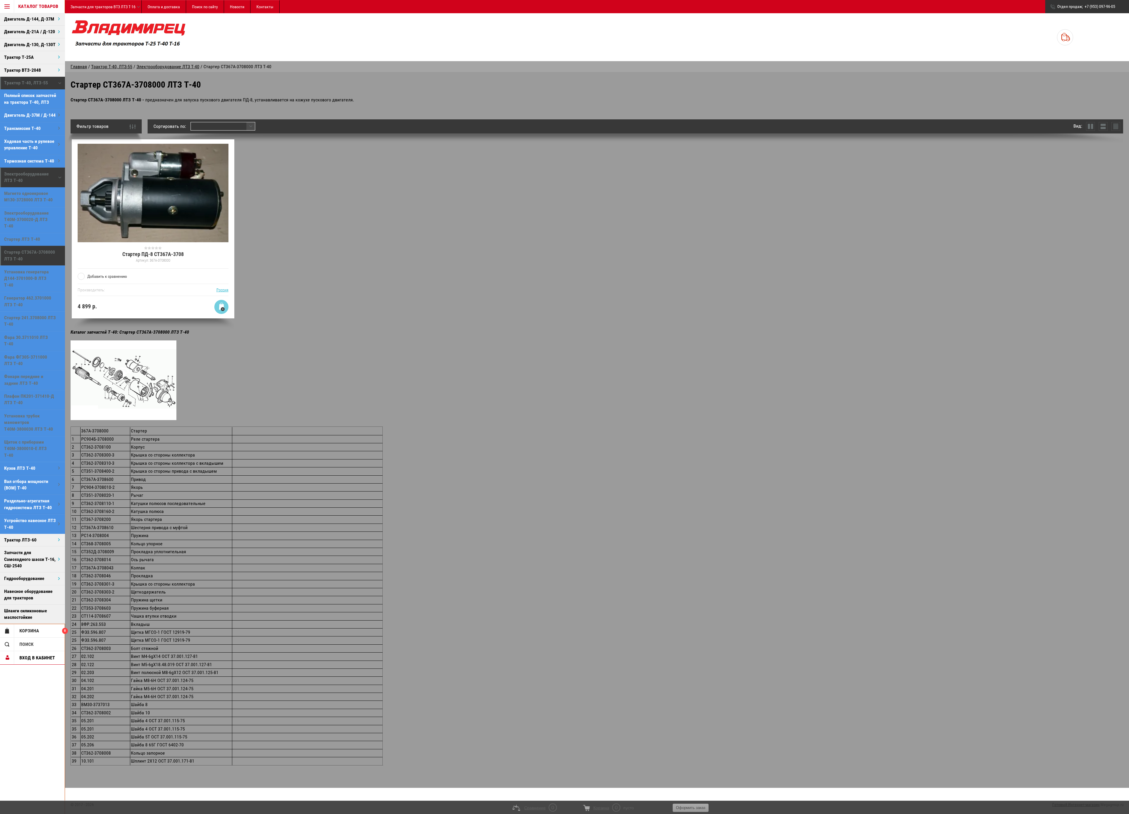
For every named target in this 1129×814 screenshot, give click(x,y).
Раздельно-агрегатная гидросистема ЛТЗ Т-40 (28, 504)
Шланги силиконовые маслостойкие (25, 614)
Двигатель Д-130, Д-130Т (30, 44)
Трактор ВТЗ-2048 (22, 70)
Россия (222, 290)
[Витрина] (1090, 126)
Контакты (264, 6)
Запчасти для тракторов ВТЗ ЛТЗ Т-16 (103, 6)
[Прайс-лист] (1115, 126)
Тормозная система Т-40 (29, 161)
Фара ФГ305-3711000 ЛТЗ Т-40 (25, 360)
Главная (79, 66)
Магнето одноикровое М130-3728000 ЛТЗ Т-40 (28, 196)
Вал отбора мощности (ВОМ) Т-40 (26, 485)
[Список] (1103, 126)
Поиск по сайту (205, 6)
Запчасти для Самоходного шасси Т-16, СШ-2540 (30, 559)
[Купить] (221, 307)
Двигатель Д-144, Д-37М (29, 19)
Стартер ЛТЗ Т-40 (22, 239)
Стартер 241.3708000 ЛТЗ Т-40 (30, 321)
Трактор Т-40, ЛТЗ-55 (26, 83)
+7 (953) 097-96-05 (1100, 6)
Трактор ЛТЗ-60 (20, 540)
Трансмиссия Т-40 (22, 128)
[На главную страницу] (129, 37)
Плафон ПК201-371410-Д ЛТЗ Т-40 (29, 399)
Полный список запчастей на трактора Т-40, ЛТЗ (30, 99)
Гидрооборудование (24, 578)
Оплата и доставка (164, 6)
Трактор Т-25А (19, 57)
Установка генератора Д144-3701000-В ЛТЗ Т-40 (26, 278)
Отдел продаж (1069, 6)
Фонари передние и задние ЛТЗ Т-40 (23, 380)
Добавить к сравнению (107, 276)
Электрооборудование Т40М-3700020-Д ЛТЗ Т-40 (26, 219)
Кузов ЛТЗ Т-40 (19, 468)
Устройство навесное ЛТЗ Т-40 (30, 524)
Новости (237, 6)
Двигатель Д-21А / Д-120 (29, 31)
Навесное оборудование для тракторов (28, 595)
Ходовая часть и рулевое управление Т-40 (29, 144)
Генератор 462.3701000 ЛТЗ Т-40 (27, 301)
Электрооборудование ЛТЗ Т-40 (26, 177)
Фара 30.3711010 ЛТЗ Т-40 (26, 341)
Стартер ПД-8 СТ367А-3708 (153, 254)
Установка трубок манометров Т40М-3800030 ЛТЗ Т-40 (28, 422)
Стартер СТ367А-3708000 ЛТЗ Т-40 (29, 255)
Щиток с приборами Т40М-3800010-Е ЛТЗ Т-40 (25, 448)
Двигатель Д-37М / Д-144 (30, 115)
